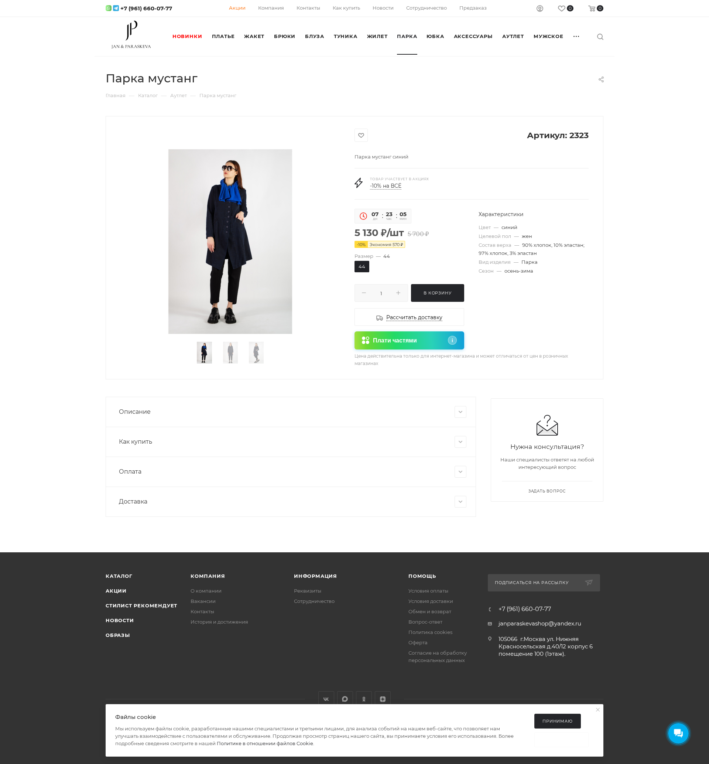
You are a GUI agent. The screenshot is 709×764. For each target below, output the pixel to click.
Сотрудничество (314, 601)
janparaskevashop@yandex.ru (540, 623)
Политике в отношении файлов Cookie (265, 743)
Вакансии (203, 601)
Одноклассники (364, 699)
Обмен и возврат (429, 611)
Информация (315, 576)
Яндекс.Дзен (383, 699)
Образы (118, 635)
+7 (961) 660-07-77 (146, 8)
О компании (206, 591)
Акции (116, 591)
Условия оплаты (428, 591)
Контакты (202, 611)
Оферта (418, 642)
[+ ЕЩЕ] (576, 36)
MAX (345, 699)
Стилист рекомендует (141, 605)
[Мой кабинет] (540, 9)
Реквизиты (307, 591)
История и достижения (219, 622)
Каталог (119, 576)
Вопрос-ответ (425, 622)
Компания (208, 576)
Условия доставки (430, 601)
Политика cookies (430, 632)
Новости (120, 620)
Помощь (422, 576)
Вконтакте (326, 699)
